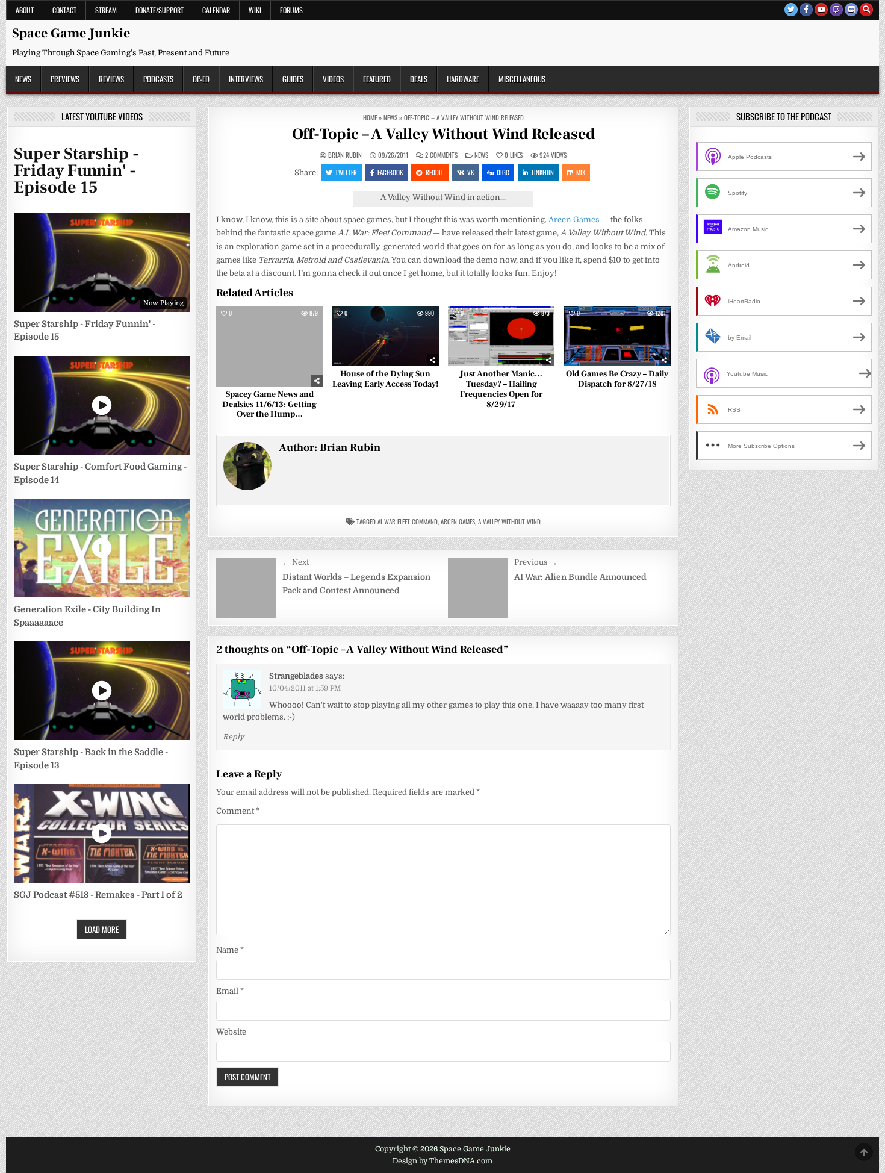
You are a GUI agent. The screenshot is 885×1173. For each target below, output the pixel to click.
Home (370, 117)
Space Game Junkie (71, 33)
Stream (106, 10)
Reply (233, 737)
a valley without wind (509, 521)
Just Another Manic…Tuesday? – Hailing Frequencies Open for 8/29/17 (501, 389)
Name (230, 949)
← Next (295, 562)
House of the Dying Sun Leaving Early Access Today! (385, 379)
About (25, 10)
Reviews (111, 79)
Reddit (435, 172)
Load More (102, 929)
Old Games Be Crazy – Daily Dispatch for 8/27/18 (617, 379)
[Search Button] (866, 9)
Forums (291, 10)
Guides (292, 79)
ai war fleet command (407, 521)
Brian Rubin (345, 155)
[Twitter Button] (791, 9)
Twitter (346, 172)
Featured (377, 79)
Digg (503, 172)
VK (470, 172)
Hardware (463, 79)
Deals (418, 79)
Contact (64, 10)
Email (230, 990)
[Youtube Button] (821, 9)
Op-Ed (201, 79)
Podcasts (158, 79)
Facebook (390, 172)
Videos (333, 79)
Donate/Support (159, 10)
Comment (237, 810)
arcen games (458, 521)
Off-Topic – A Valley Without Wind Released (443, 134)
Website (231, 1031)
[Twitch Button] (836, 9)
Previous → (535, 562)
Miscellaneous (521, 79)
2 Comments (441, 155)
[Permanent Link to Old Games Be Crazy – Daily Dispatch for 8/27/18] (617, 336)
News (23, 79)
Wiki (255, 10)
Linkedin (543, 172)
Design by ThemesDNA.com (442, 1161)
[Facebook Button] (806, 9)
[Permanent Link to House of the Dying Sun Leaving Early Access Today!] (385, 336)
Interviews (246, 79)
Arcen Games (574, 219)
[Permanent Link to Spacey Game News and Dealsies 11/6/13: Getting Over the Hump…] (269, 346)
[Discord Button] (851, 9)
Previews (65, 79)
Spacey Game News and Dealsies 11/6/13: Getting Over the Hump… (269, 404)
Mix (580, 172)
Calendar (216, 10)
